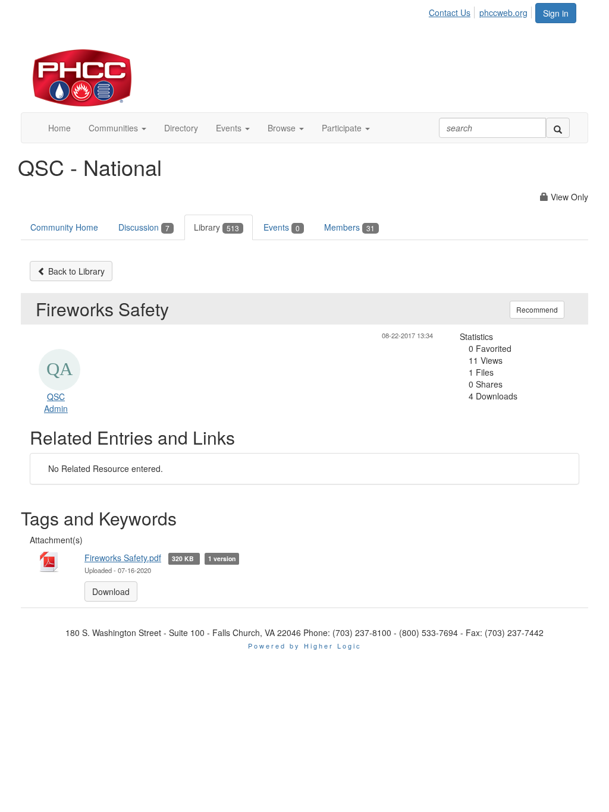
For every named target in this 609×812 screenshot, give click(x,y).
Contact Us (449, 12)
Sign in (556, 13)
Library (216, 227)
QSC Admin (56, 402)
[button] (117, 128)
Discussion (143, 227)
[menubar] (481, 10)
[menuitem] (453, 10)
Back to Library (75, 271)
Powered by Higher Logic (305, 645)
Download (111, 591)
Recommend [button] (537, 309)
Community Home (64, 227)
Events (281, 227)
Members (349, 227)
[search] (558, 128)
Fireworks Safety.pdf (122, 558)
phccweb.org (503, 12)
